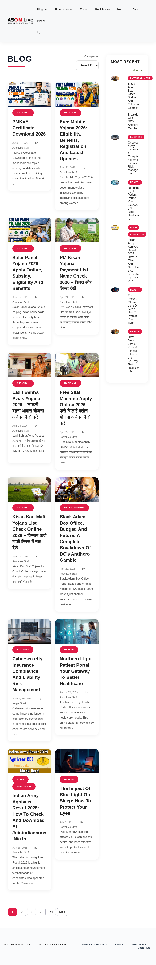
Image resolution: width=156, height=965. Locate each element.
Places (41, 20)
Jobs (136, 9)
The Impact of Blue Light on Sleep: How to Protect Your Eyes (75, 801)
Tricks (84, 9)
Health (121, 9)
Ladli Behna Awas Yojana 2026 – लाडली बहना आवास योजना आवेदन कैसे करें (28, 405)
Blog (40, 9)
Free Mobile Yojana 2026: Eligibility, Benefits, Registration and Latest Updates (73, 140)
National (23, 113)
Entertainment (63, 9)
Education (24, 786)
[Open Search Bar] (38, 32)
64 (51, 911)
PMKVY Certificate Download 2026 (29, 128)
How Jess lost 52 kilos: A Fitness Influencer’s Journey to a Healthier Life (133, 354)
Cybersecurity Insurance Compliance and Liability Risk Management (133, 158)
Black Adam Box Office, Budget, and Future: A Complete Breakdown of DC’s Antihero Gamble (133, 106)
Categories (91, 56)
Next (62, 911)
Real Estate (102, 9)
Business (23, 650)
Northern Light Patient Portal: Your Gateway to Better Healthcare (76, 671)
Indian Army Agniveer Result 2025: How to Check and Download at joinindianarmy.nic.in (133, 260)
